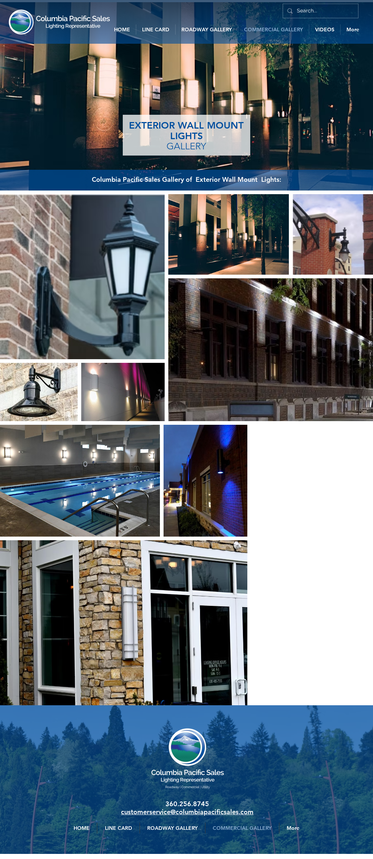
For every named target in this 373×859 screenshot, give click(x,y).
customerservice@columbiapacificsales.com (187, 812)
